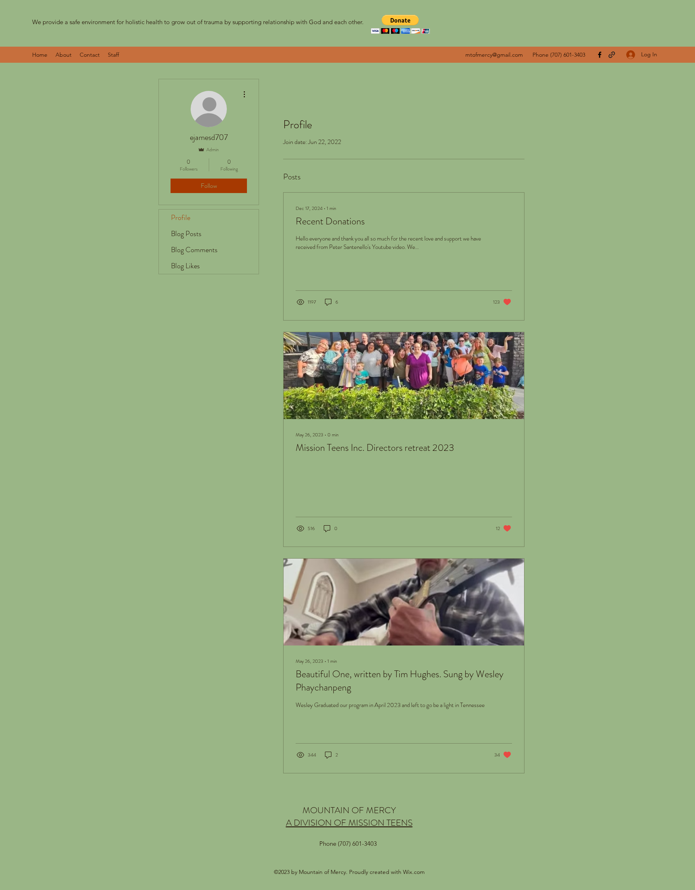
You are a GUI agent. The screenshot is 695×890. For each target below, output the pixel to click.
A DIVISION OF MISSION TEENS (349, 822)
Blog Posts (186, 233)
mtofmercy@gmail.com (494, 54)
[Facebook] (600, 55)
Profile (180, 217)
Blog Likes (185, 266)
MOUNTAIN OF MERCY (349, 810)
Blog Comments (194, 250)
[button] (400, 24)
